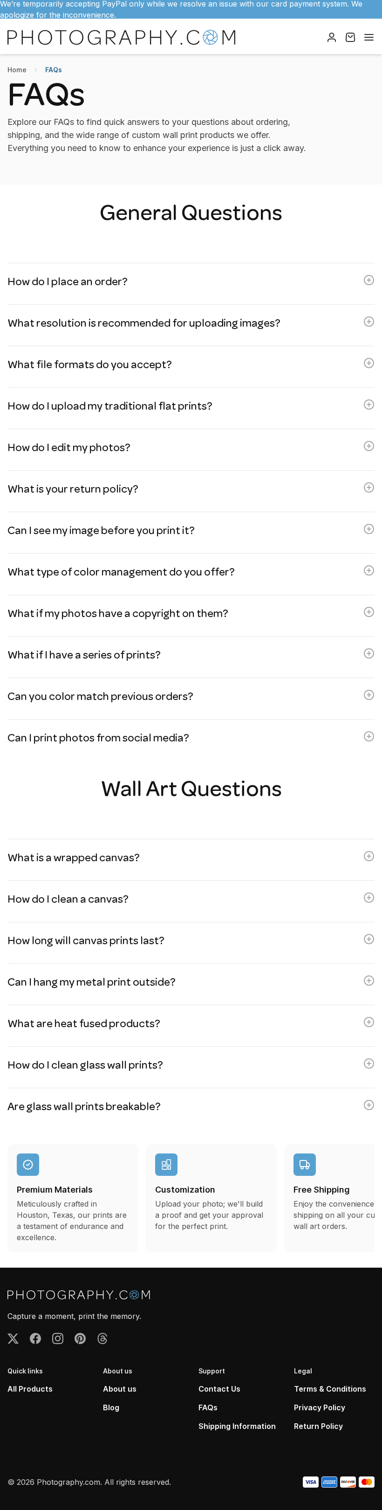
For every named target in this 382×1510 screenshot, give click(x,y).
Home (17, 70)
